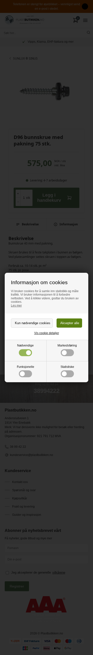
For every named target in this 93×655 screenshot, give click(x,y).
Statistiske (67, 367)
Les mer (16, 305)
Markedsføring (67, 345)
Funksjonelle (25, 367)
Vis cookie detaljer (46, 333)
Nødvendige (25, 345)
